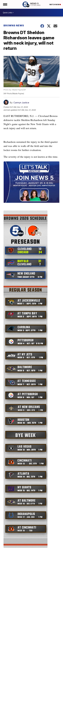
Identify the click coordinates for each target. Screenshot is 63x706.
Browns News (14, 25)
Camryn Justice (21, 102)
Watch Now (54, 4)
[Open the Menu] (5, 4)
